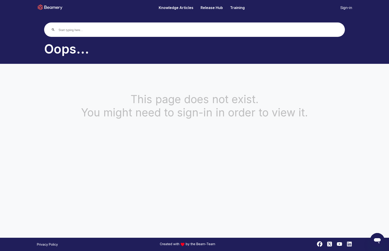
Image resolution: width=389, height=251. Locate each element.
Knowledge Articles (176, 7)
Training (237, 7)
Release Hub (212, 7)
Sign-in (346, 7)
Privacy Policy (47, 244)
